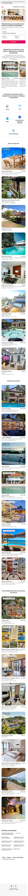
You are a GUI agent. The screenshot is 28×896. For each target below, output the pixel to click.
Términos (16, 889)
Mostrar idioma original (7, 3)
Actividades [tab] (18, 833)
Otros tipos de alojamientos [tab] (7, 833)
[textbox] (7, 38)
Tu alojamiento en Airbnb (19, 7)
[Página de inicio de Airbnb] (3, 7)
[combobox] (13, 33)
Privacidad (11, 889)
